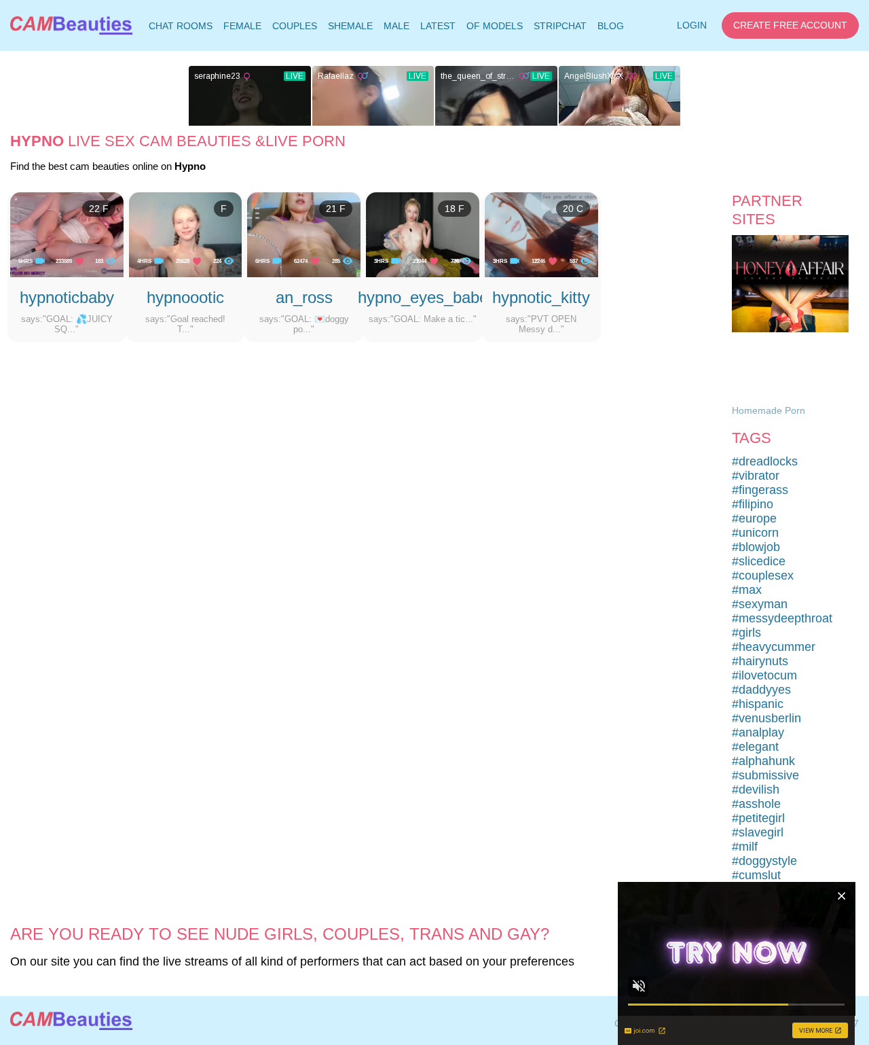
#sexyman (760, 604)
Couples (294, 25)
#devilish (755, 789)
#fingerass (760, 490)
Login (692, 25)
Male (396, 25)
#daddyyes (761, 689)
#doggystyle (764, 861)
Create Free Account (790, 25)
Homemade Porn (768, 410)
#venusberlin (766, 718)
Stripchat (560, 25)
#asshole (756, 804)
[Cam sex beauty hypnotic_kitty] (541, 234)
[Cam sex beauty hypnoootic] (185, 234)
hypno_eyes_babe (423, 297)
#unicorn (755, 532)
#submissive (765, 775)
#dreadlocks (765, 461)
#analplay (758, 732)
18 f (454, 208)
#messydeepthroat (782, 618)
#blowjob (756, 547)
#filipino (752, 504)
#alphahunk (763, 761)
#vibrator (755, 475)
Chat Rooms (180, 28)
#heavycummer (773, 647)
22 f (99, 208)
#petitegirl (758, 818)
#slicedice (758, 561)
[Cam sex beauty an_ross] (303, 234)
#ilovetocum (764, 675)
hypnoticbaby (67, 297)
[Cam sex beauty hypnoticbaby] (67, 234)
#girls (746, 632)
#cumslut (756, 875)
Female (242, 25)
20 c (573, 208)
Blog (610, 25)
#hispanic (757, 704)
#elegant (755, 747)
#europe (754, 518)
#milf (745, 846)
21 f (336, 208)
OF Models (494, 25)
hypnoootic (185, 297)
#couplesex (763, 575)
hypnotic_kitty (541, 297)
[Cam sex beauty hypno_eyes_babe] (422, 234)
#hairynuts (760, 661)
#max (747, 590)
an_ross (304, 297)
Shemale (350, 25)
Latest (438, 25)
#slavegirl (757, 832)
